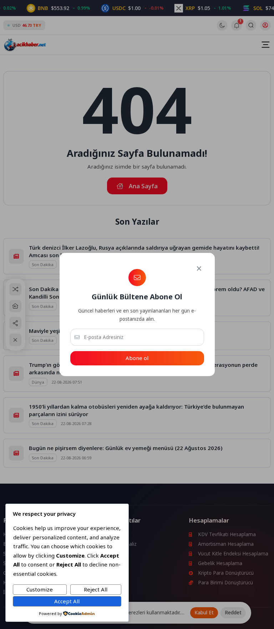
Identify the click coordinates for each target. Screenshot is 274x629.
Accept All (67, 601)
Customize (39, 589)
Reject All (95, 589)
